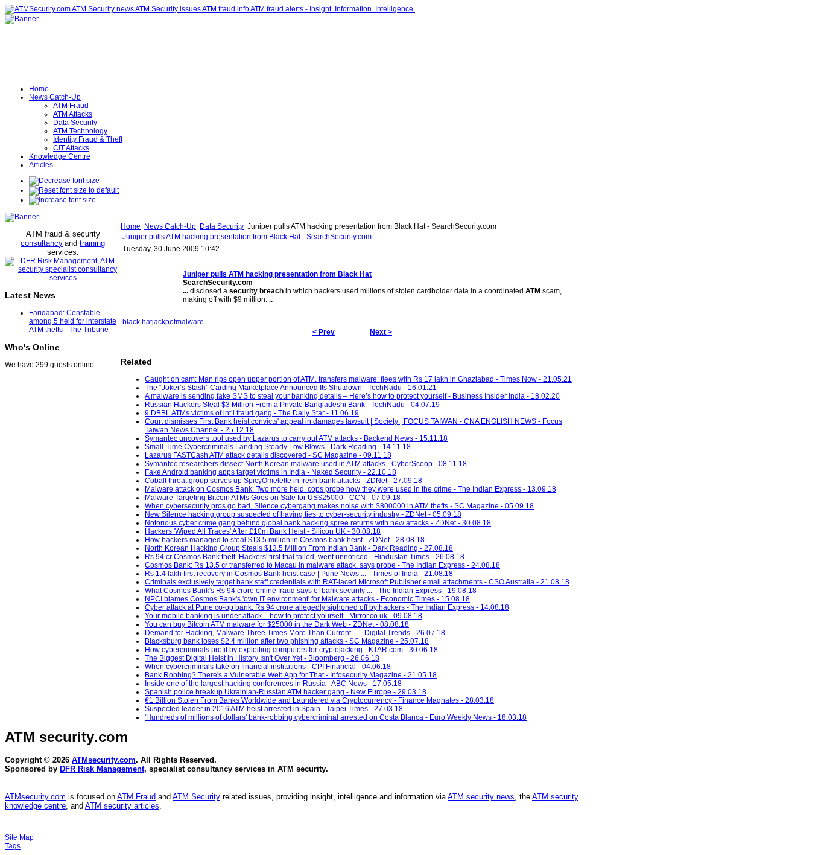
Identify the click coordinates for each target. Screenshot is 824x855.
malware (190, 322)
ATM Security (196, 796)
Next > (381, 332)
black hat (137, 322)
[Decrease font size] (64, 180)
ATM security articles (122, 805)
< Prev (323, 332)
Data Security (222, 226)
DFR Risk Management (102, 768)
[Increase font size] (62, 200)
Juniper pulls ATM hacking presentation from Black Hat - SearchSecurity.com (247, 236)
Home (131, 226)
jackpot (164, 322)
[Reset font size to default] (74, 190)
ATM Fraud (136, 796)
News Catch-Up (170, 226)
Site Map (19, 837)
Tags (13, 846)
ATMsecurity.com (104, 759)
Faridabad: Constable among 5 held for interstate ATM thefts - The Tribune (72, 321)
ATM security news (481, 796)
